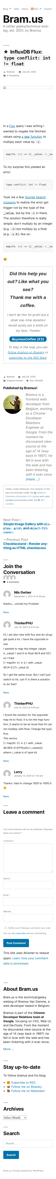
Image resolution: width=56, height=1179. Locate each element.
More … (8, 1049)
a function (32, 136)
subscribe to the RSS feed (27, 357)
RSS (36, 8)
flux (31, 380)
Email (6, 895)
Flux (12, 126)
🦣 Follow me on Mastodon (26, 1091)
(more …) (33, 479)
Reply (6, 612)
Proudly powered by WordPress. (28, 1170)
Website (7, 911)
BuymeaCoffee (28, 339)
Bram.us (23, 19)
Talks (16, 8)
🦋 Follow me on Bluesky (24, 1087)
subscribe (21, 933)
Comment (8, 841)
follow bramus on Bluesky (26, 352)
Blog (5, 8)
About (25, 8)
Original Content (15, 380)
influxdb (39, 380)
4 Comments (13, 75)
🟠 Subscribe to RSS (21, 1082)
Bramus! (11, 71)
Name (7, 878)
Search (48, 8)
